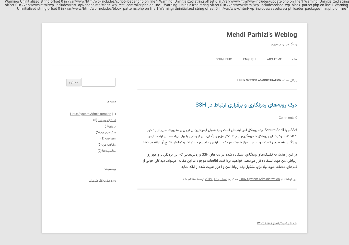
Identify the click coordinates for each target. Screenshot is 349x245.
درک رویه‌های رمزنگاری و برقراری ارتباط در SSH (246, 105)
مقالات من (109, 144)
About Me (274, 59)
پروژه (112, 126)
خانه (294, 59)
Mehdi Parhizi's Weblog (262, 35)
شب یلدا (93, 180)
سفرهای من (108, 132)
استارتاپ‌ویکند (107, 120)
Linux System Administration (259, 179)
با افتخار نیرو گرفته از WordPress (277, 223)
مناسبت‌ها (109, 151)
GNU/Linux (224, 59)
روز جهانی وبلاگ (107, 180)
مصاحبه (110, 138)
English (249, 59)
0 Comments (288, 118)
